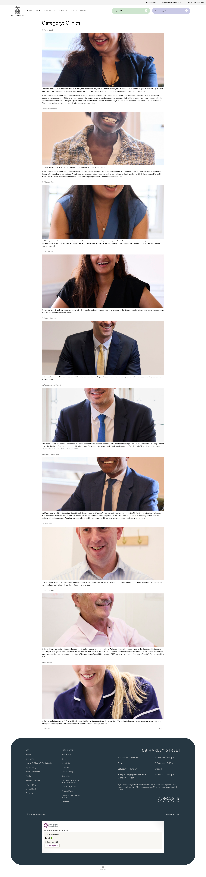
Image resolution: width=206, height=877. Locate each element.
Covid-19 (65, 767)
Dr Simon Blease (48, 590)
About (72, 11)
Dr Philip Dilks (47, 523)
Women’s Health (33, 771)
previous (46, 728)
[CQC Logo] (51, 827)
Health (37, 11)
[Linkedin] (163, 799)
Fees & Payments (69, 786)
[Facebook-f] (159, 799)
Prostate (29, 793)
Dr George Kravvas (49, 318)
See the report (51, 846)
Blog (64, 759)
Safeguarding (67, 771)
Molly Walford (47, 662)
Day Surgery (31, 784)
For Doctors (62, 11)
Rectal (28, 776)
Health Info (66, 754)
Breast (28, 754)
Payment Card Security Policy (71, 796)
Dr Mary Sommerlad (49, 109)
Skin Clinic (30, 759)
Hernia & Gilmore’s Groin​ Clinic (39, 763)
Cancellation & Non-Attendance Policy (70, 781)
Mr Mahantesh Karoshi (50, 454)
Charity (83, 11)
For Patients (47, 11)
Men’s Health (31, 789)
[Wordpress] (178, 799)
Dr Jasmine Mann (48, 251)
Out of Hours (151, 2)
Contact (65, 801)
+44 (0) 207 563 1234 (196, 2)
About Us (66, 763)
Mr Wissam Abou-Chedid (51, 385)
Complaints (66, 776)
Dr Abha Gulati (47, 30)
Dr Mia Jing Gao (48, 182)
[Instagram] (173, 799)
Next (161, 728)
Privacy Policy (67, 791)
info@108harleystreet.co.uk (172, 2)
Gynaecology (31, 767)
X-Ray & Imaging (33, 780)
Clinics (30, 11)
